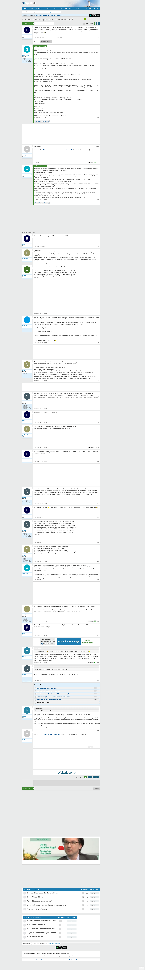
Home (25, 8)
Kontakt (38, 960)
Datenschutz (54, 960)
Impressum (48, 960)
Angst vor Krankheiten (54, 943)
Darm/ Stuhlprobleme (35, 897)
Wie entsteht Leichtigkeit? (36, 924)
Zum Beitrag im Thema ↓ (42, 121)
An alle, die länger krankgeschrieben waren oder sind (46, 905)
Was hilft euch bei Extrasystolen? (39, 901)
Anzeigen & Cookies (62, 960)
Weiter (96, 777)
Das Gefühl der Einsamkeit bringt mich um (42, 893)
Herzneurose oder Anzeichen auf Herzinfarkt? (44, 920)
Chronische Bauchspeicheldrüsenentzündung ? (47, 19)
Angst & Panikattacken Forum (40, 943)
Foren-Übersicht (27, 943)
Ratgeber (55, 8)
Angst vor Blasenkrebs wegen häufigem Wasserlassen (47, 932)
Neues (31, 8)
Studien (77, 8)
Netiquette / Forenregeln (76, 960)
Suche (48, 8)
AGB (69, 960)
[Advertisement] (67, 475)
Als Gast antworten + (28, 23)
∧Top (141, 968)
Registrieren (88, 8)
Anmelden (96, 8)
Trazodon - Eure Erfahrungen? (38, 909)
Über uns (43, 960)
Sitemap (84, 960)
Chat (61, 8)
